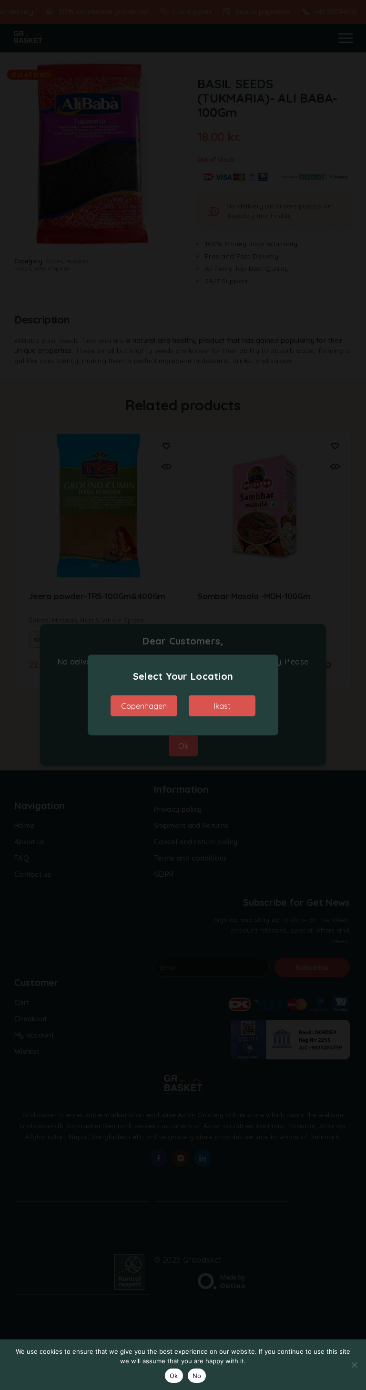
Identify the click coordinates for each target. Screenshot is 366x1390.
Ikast (222, 706)
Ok (174, 1376)
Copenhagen (144, 706)
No (197, 1376)
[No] (354, 1364)
